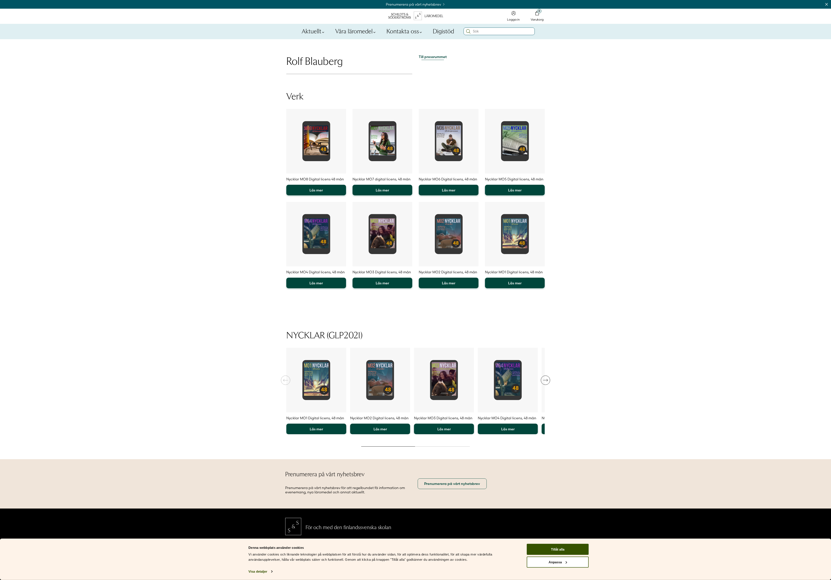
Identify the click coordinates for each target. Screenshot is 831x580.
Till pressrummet (433, 57)
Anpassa (555, 562)
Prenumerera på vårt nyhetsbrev (414, 4)
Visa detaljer (257, 571)
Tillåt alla (557, 549)
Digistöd (443, 31)
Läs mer (316, 190)
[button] (545, 380)
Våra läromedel (354, 31)
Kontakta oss (403, 31)
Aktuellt (311, 31)
